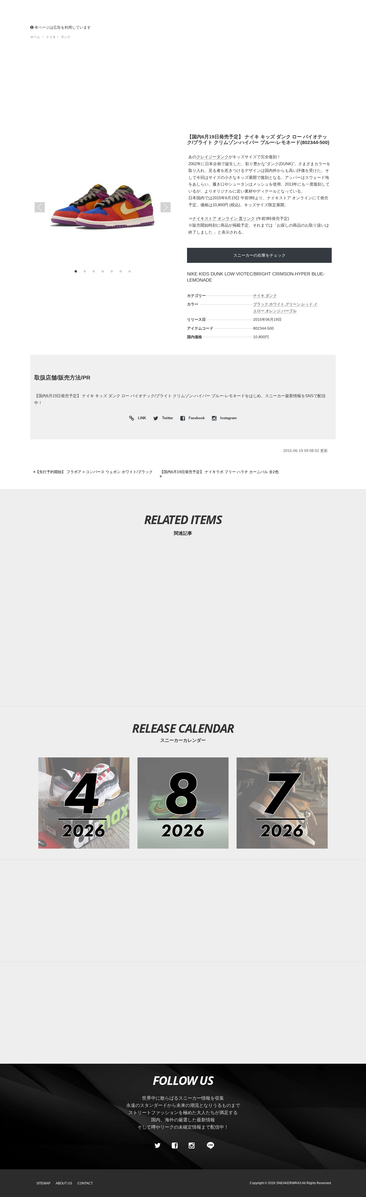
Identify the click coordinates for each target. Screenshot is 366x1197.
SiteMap (43, 1183)
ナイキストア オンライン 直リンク (223, 218)
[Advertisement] (183, 88)
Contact (85, 1183)
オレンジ (273, 311)
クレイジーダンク (212, 156)
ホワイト (276, 304)
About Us (64, 1183)
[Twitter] (157, 1145)
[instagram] (191, 1145)
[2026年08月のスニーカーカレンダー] (183, 803)
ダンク (271, 295)
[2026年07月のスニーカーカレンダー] (282, 803)
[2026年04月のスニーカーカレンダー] (83, 803)
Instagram (228, 418)
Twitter (167, 418)
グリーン (292, 304)
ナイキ (258, 295)
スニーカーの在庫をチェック (259, 255)
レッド (307, 304)
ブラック (260, 304)
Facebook (197, 418)
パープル (289, 311)
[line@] (208, 1145)
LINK (140, 418)
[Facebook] (174, 1145)
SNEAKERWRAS (288, 1183)
